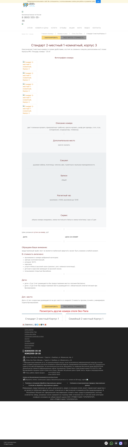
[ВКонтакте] (36, 324)
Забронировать (51, 38)
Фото (79, 28)
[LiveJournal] (44, 324)
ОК (98, 1)
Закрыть (82, 434)
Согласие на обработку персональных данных (43, 385)
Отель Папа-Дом (31, 332)
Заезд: (41, 413)
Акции (71, 28)
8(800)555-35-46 (33, 351)
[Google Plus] (45, 324)
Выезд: (41, 419)
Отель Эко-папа (30, 334)
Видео (87, 28)
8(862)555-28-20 (33, 353)
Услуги (54, 28)
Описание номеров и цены (34, 336)
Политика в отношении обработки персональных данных (43, 383)
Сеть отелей (29, 329)
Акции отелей (29, 343)
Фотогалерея (29, 345)
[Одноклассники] (40, 324)
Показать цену (51, 426)
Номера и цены (41, 28)
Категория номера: (45, 407)
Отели (30, 28)
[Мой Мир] (42, 324)
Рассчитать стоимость (73, 38)
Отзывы (63, 28)
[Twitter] (38, 324)
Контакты (97, 28)
